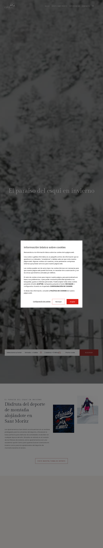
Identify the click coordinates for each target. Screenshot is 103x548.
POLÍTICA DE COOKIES (58, 291)
